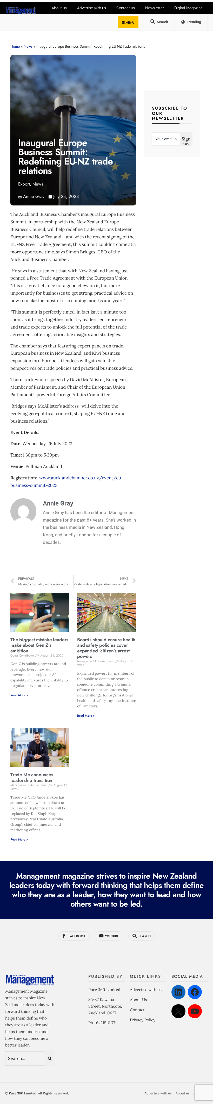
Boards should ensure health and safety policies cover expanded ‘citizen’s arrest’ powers (106, 648)
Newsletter (154, 8)
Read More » (19, 695)
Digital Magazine (188, 8)
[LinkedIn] (178, 992)
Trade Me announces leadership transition (31, 777)
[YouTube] (195, 1011)
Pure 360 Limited (104, 989)
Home (15, 46)
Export (24, 184)
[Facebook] (195, 992)
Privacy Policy (142, 1019)
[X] (178, 1011)
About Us (138, 999)
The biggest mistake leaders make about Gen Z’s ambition (39, 645)
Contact (137, 1009)
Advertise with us (146, 989)
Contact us (125, 8)
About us (183, 1093)
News (28, 46)
